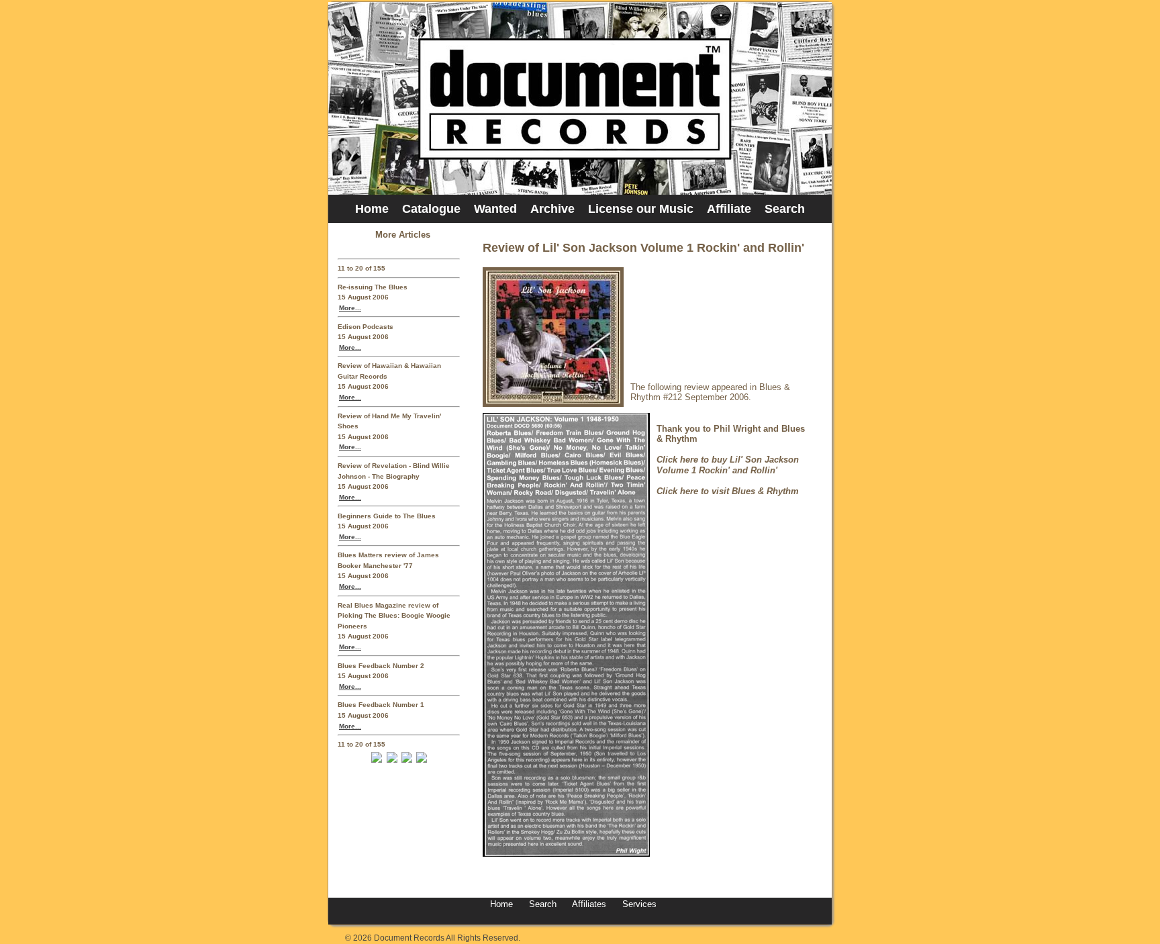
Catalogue (431, 209)
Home (372, 209)
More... (350, 308)
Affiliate (729, 209)
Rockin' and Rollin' (738, 470)
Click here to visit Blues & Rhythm (728, 491)
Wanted (495, 209)
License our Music (640, 209)
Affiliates (589, 904)
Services (638, 904)
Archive (552, 209)
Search (785, 209)
